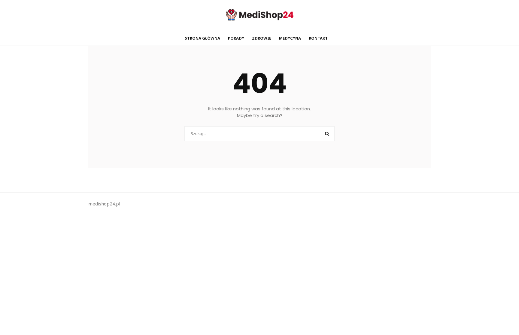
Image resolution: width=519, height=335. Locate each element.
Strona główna (202, 38)
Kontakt (318, 38)
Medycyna (290, 38)
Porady (236, 38)
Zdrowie (261, 38)
